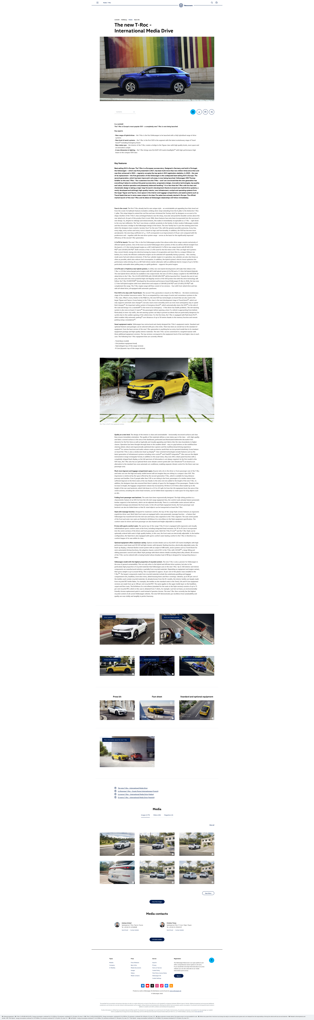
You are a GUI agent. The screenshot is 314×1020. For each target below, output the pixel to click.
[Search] (212, 2)
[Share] (211, 112)
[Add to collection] (205, 112)
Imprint (154, 962)
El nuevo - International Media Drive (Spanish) (136, 797)
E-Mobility (112, 968)
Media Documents (136, 968)
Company (112, 965)
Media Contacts (135, 975)
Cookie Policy (156, 970)
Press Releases (135, 962)
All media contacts (157, 939)
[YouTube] (147, 985)
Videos (157, 815)
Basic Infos (134, 965)
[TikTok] (161, 985)
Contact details (134, 930)
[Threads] (152, 985)
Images (145, 815)
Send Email (125, 930)
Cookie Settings (156, 978)
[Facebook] (166, 985)
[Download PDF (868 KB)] (199, 112)
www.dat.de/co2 (199, 1011)
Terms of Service (157, 968)
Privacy (154, 965)
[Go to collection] (217, 2)
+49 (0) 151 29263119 (175, 927)
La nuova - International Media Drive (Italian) (136, 794)
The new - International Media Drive (133, 788)
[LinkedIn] (142, 985)
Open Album (208, 893)
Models (130, 19)
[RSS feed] (171, 985)
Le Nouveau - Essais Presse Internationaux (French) (138, 791)
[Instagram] (157, 985)
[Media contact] (193, 112)
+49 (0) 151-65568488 (130, 927)
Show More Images (157, 901)
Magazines (168, 815)
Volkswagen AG (156, 975)
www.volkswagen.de (175, 991)
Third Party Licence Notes (159, 973)
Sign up (179, 976)
